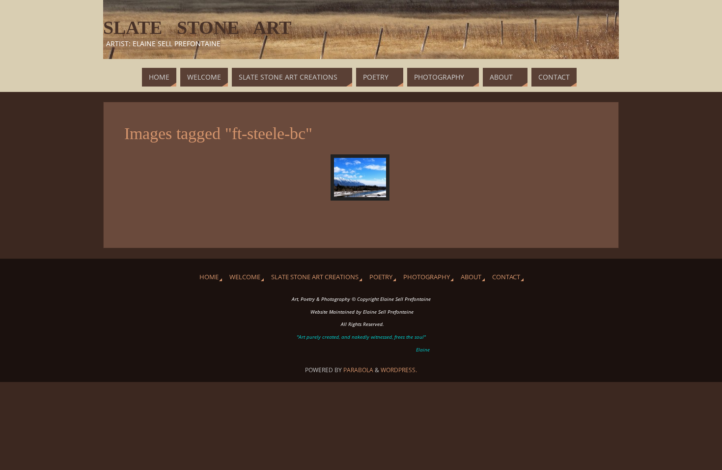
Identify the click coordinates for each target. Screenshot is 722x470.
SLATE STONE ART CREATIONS (315, 277)
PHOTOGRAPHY (426, 277)
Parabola (358, 370)
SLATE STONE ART (197, 27)
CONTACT (506, 277)
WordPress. (399, 370)
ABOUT (471, 277)
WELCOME (244, 277)
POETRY (380, 277)
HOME (209, 277)
